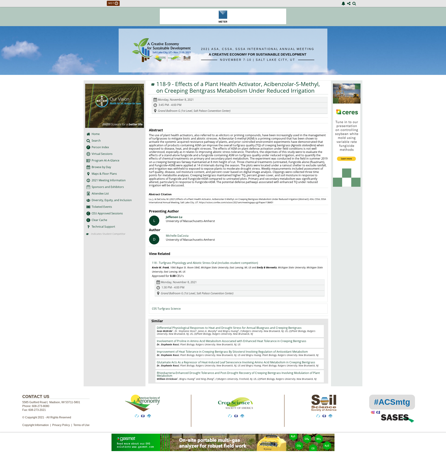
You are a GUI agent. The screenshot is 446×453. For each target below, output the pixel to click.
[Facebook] (143, 416)
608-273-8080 (41, 406)
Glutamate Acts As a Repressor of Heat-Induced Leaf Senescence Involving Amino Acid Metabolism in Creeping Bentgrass (236, 362)
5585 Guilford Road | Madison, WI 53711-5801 (51, 402)
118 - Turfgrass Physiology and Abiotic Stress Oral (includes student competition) (205, 263)
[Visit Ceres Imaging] (347, 186)
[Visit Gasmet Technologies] (223, 443)
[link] (343, 3)
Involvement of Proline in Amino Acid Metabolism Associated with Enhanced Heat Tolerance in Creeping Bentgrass (231, 341)
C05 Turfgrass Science (166, 309)
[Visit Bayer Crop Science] (114, 106)
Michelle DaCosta (177, 235)
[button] (88, 154)
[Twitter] (137, 416)
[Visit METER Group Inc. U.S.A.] (223, 23)
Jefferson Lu (174, 217)
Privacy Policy (61, 425)
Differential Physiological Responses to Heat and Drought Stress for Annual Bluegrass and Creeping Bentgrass (229, 328)
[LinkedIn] (149, 416)
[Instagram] (373, 412)
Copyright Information (35, 425)
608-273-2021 (37, 409)
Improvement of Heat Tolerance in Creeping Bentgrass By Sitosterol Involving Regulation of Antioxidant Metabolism (232, 352)
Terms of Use (81, 425)
